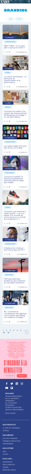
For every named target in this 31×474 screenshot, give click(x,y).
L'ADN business (8, 444)
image (10, 19)
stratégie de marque (10, 41)
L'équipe (5, 467)
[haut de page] (28, 472)
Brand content (9, 274)
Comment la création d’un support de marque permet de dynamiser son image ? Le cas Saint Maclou (15, 114)
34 (8, 332)
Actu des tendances (10, 438)
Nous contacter (9, 464)
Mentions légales (9, 470)
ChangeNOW (9, 401)
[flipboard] (12, 389)
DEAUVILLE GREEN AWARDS (14, 409)
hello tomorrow (12, 398)
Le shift (5, 454)
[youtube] (6, 389)
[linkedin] (9, 52)
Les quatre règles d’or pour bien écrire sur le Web (15, 147)
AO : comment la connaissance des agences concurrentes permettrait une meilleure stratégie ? (15, 314)
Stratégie (19, 19)
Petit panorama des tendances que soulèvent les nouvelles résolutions (14, 281)
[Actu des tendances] (5, 1)
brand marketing (10, 172)
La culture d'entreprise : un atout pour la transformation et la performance (15, 79)
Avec (9, 37)
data (4, 451)
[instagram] (22, 384)
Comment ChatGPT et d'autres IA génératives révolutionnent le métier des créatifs (14, 180)
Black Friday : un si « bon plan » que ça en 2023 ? (14, 47)
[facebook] (4, 52)
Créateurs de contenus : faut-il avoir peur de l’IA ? (14, 249)
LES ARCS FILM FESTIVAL (13, 407)
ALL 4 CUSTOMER (11, 403)
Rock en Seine (10, 413)
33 (4, 332)
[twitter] (7, 52)
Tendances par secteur (11, 441)
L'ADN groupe (7, 462)
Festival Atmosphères (13, 396)
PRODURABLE (9, 405)
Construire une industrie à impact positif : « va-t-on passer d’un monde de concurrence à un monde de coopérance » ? (15, 215)
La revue (6, 430)
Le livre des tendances (11, 428)
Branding (8, 107)
